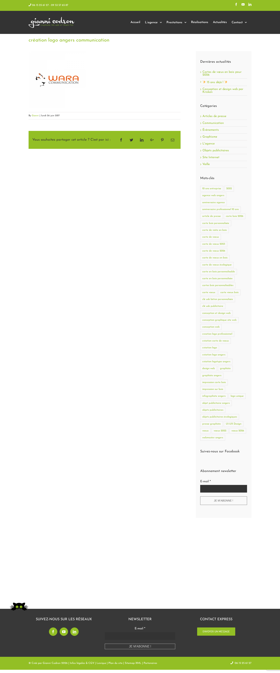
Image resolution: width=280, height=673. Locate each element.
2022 (229, 188)
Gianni (35, 116)
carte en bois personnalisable (218, 271)
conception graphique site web (219, 320)
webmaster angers (212, 437)
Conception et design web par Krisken (222, 91)
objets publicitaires (212, 410)
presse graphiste (211, 424)
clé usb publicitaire (212, 306)
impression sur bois (212, 389)
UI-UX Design (233, 424)
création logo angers (213, 354)
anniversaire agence (213, 202)
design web (208, 368)
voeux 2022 (220, 430)
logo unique (237, 396)
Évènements (210, 130)
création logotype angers (216, 361)
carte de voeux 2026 (213, 251)
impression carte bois (214, 382)
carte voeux (208, 292)
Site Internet (210, 157)
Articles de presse (214, 116)
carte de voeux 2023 (213, 244)
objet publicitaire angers (216, 403)
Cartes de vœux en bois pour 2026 (222, 73)
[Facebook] (53, 631)
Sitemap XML (133, 663)
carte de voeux (210, 237)
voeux (205, 430)
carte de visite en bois (214, 230)
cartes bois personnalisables (217, 285)
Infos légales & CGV (82, 663)
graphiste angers (211, 375)
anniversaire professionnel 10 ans (220, 209)
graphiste (225, 368)
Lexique (101, 663)
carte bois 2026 (234, 216)
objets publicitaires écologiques (219, 417)
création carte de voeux (215, 341)
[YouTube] (64, 631)
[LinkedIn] (74, 631)
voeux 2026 (237, 430)
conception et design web (216, 313)
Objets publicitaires (215, 150)
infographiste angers (214, 396)
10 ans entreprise (211, 188)
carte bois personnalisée (215, 223)
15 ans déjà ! (215, 82)
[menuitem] (135, 22)
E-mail (205, 481)
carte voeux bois (229, 292)
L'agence (208, 143)
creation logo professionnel (217, 334)
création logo (209, 347)
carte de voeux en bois (214, 257)
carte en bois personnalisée (217, 278)
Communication (213, 123)
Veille (206, 164)
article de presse (211, 216)
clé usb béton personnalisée (217, 299)
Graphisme (209, 136)
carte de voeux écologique (217, 265)
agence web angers (213, 195)
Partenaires (150, 663)
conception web (211, 327)
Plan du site (115, 663)
